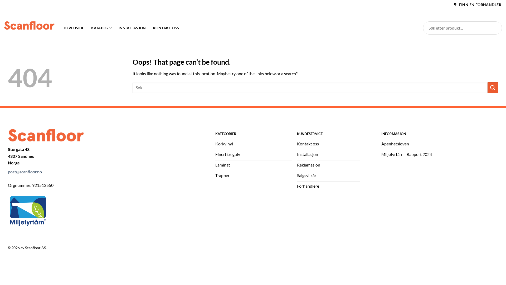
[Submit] (493, 87)
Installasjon (132, 28)
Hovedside (73, 28)
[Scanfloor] (29, 25)
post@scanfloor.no (25, 171)
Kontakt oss (166, 28)
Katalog (99, 28)
